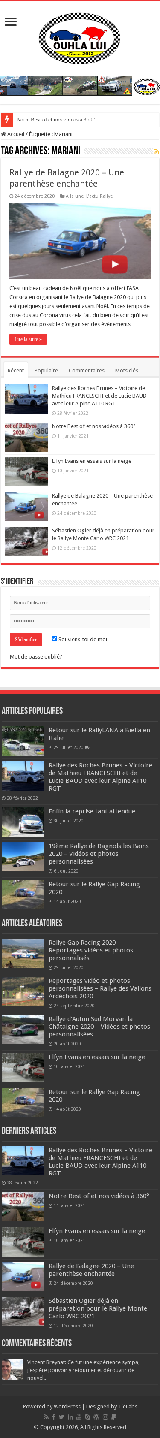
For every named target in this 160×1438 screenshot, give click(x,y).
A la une (75, 196)
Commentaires (87, 370)
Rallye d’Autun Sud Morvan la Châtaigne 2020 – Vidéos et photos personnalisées (99, 1026)
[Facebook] (53, 1417)
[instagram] (105, 1417)
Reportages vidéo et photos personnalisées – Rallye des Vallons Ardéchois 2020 (100, 988)
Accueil (15, 134)
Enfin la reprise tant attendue (92, 811)
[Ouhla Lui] (80, 37)
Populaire (46, 370)
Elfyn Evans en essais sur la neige (91, 461)
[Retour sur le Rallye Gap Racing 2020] (23, 894)
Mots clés (126, 370)
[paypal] (114, 1417)
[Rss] (46, 1417)
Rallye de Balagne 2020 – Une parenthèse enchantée (91, 1270)
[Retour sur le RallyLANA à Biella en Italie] (23, 740)
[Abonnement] (156, 151)
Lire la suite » (28, 339)
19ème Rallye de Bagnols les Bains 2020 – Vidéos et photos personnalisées (99, 853)
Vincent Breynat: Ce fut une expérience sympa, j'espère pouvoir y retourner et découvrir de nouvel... (83, 1370)
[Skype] (87, 1417)
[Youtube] (79, 1417)
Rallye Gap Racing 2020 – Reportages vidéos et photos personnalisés (91, 950)
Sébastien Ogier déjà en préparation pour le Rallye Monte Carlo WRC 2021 (98, 1308)
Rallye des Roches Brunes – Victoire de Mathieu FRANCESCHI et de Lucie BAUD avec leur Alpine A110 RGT (99, 396)
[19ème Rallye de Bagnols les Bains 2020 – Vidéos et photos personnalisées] (23, 856)
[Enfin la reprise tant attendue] (23, 822)
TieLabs (127, 1406)
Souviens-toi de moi (82, 639)
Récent (16, 370)
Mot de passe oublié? (36, 656)
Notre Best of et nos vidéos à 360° (56, 119)
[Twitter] (61, 1417)
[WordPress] (96, 1417)
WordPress (67, 1406)
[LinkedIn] (70, 1417)
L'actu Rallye (99, 196)
